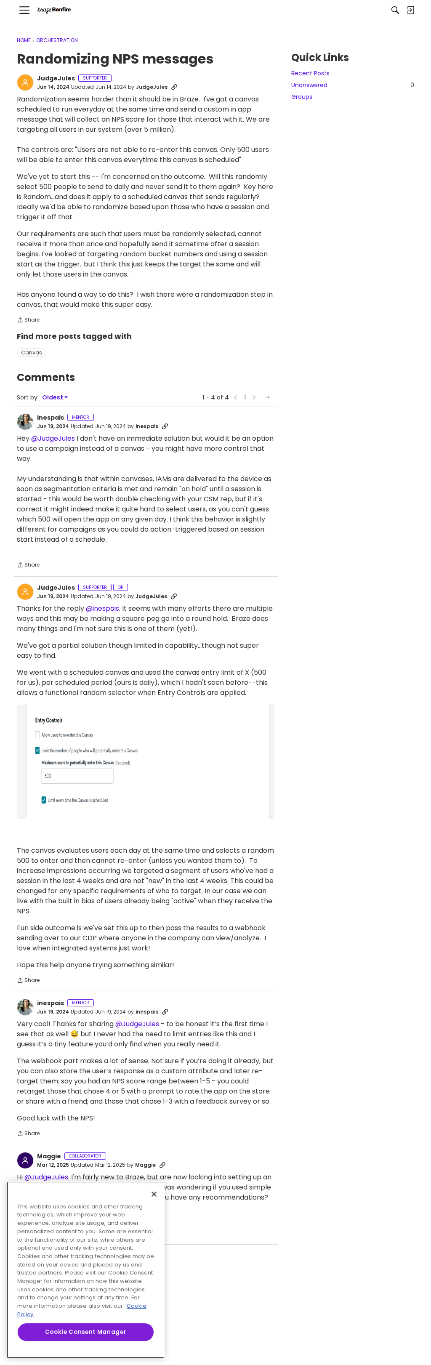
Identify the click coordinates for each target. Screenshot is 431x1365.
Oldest (53, 397)
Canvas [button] (31, 352)
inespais (50, 418)
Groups (301, 97)
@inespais (102, 608)
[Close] (154, 1194)
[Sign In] (410, 10)
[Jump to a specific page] (267, 397)
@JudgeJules (53, 438)
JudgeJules (56, 78)
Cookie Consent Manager (85, 1332)
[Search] (395, 10)
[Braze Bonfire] (54, 10)
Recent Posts (310, 73)
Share (28, 320)
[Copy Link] (174, 87)
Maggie (49, 1156)
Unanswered (352, 85)
